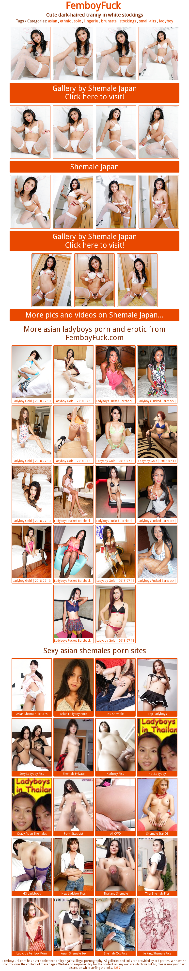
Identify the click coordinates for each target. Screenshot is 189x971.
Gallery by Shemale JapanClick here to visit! (94, 92)
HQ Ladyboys (32, 893)
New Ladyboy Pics (74, 893)
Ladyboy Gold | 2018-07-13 (32, 401)
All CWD (115, 833)
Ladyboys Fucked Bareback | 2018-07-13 (115, 401)
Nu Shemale (116, 714)
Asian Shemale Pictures (31, 714)
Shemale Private (73, 774)
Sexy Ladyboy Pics (31, 774)
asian (52, 21)
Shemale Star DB (157, 833)
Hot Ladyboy (157, 774)
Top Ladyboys (157, 714)
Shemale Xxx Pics (115, 953)
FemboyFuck (93, 5)
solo (77, 21)
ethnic (65, 21)
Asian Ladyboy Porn (73, 714)
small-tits (147, 21)
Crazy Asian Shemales (32, 833)
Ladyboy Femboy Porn (31, 953)
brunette (109, 21)
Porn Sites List (73, 833)
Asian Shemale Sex (73, 953)
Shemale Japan (94, 166)
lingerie (91, 21)
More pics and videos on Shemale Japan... (94, 315)
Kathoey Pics (115, 774)
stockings (128, 21)
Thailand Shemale (115, 893)
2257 (116, 968)
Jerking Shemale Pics (157, 953)
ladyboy (166, 21)
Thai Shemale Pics (157, 893)
